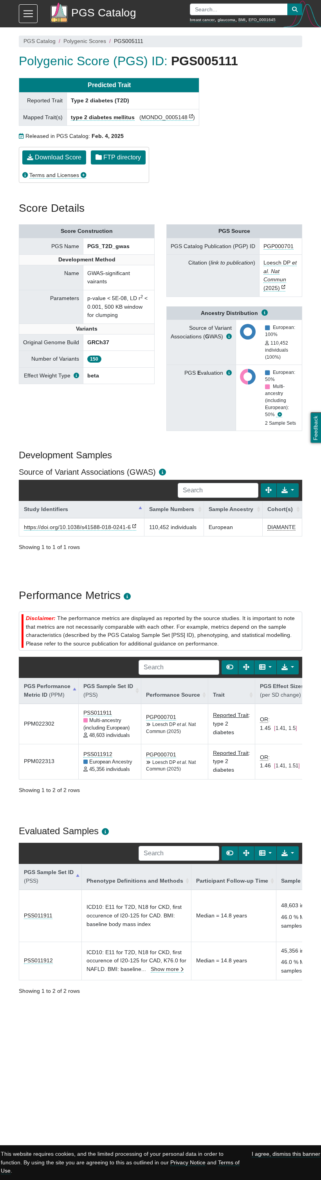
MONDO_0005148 (164, 117)
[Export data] (287, 490)
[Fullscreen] (268, 490)
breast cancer (202, 20)
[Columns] (265, 667)
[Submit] (294, 9)
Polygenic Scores (84, 41)
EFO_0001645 (262, 20)
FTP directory (121, 157)
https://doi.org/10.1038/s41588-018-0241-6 (77, 527)
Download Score (57, 157)
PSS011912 (97, 754)
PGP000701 (278, 246)
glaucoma (226, 20)
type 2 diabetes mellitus (103, 117)
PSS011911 (97, 713)
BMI (241, 20)
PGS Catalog (39, 41)
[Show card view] (229, 667)
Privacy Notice (188, 1162)
